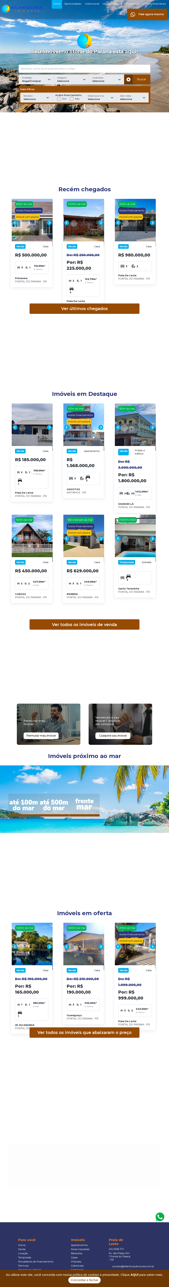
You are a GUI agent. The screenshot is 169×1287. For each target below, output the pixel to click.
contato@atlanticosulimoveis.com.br (133, 1266)
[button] (36, 79)
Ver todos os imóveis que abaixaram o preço (84, 1032)
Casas (74, 1257)
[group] (32, 223)
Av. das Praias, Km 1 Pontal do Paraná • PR (119, 1256)
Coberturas (77, 1265)
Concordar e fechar (84, 1280)
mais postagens (33, 1184)
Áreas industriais (80, 1249)
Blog (122, 13)
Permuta (23, 1265)
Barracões (76, 1253)
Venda (21, 1249)
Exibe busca (128, 79)
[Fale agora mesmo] (147, 10)
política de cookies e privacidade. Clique (105, 1274)
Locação (23, 1253)
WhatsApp (160, 1217)
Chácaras (76, 1261)
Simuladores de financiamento (35, 1261)
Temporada (24, 1257)
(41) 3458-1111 (116, 1249)
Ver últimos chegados (84, 308)
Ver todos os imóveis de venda (84, 624)
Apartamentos (79, 1245)
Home (22, 1245)
